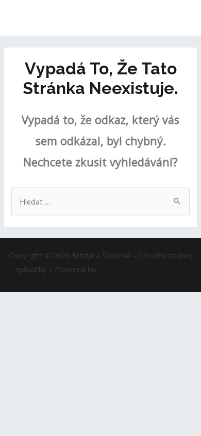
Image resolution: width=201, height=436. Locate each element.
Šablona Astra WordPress (142, 269)
